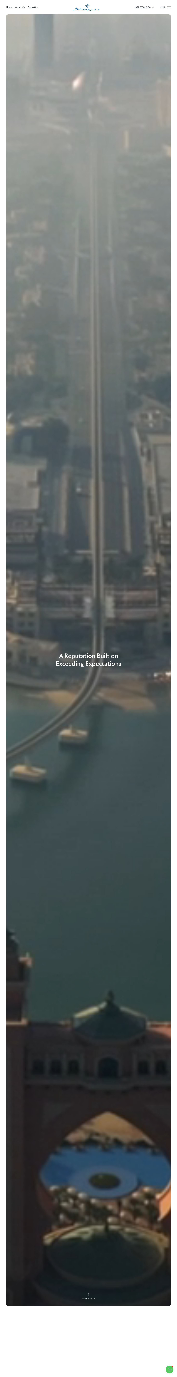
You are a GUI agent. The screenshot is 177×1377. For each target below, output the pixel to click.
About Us (20, 7)
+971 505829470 (142, 7)
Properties (32, 7)
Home (9, 7)
